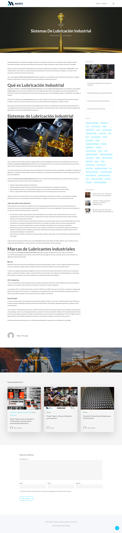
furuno (97, 140)
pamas (102, 161)
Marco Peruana (56, 35)
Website (78, 483)
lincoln (100, 151)
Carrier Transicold (107, 130)
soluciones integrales (106, 172)
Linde (105, 151)
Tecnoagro (89, 182)
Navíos (96, 161)
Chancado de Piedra (91, 133)
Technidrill (107, 179)
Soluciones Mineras (91, 175)
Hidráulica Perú (90, 147)
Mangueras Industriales (106, 154)
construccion (102, 133)
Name (21, 483)
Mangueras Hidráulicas (92, 154)
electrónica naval (95, 137)
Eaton (87, 137)
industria (98, 147)
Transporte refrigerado (100, 182)
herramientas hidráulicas (92, 144)
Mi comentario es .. (24, 459)
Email (49, 483)
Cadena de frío (90, 130)
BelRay (104, 126)
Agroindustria (104, 123)
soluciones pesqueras (104, 175)
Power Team (89, 168)
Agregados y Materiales (92, 123)
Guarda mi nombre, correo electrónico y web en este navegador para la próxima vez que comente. (46, 491)
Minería (98, 158)
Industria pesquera (91, 151)
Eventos (98, 3)
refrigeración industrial (101, 168)
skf (110, 168)
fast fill (105, 137)
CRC (109, 133)
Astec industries (96, 126)
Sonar (87, 179)
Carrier (98, 130)
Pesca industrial (101, 165)
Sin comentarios (67, 35)
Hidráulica (103, 144)
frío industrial (89, 140)
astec (87, 126)
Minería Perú (89, 161)
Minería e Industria (107, 158)
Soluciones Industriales (92, 172)
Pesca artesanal (90, 165)
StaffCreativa (66, 525)
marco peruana (27, 412)
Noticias (104, 3)
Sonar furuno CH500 (96, 179)
